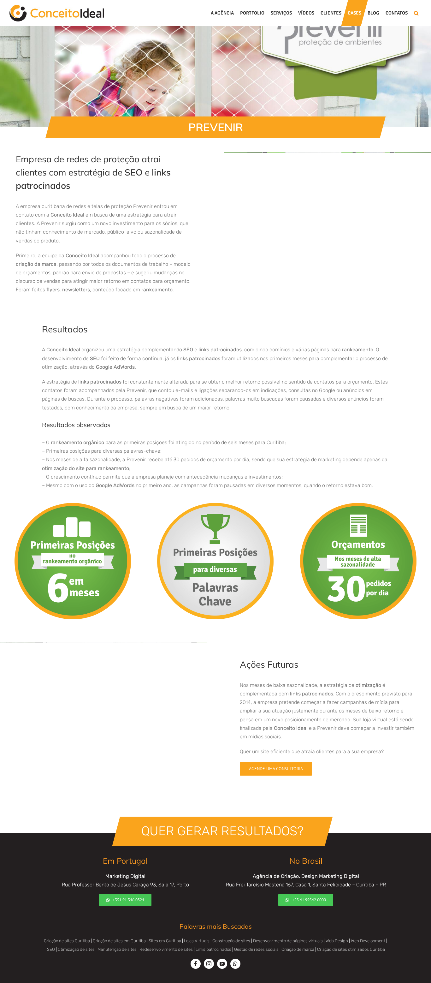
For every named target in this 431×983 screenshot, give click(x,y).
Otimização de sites (76, 949)
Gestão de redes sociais (256, 949)
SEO (51, 949)
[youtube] (222, 964)
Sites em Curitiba (165, 940)
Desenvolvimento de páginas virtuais (288, 940)
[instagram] (209, 964)
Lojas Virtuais (197, 940)
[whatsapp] (235, 964)
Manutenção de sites (117, 949)
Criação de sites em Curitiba (119, 940)
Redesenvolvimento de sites (166, 949)
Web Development (368, 940)
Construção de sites (231, 940)
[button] (416, 13)
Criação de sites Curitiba (67, 940)
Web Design (337, 940)
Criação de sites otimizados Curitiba (351, 949)
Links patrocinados (213, 949)
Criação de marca (297, 949)
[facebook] (196, 964)
